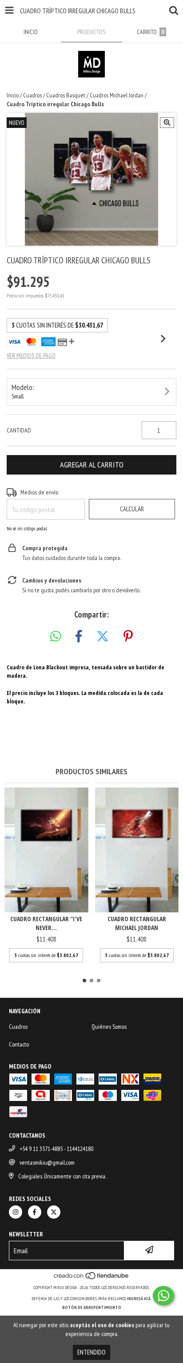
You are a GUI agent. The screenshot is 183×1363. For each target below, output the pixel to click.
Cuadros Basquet (65, 95)
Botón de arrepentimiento (91, 1307)
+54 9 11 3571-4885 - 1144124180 (56, 1149)
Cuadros (32, 95)
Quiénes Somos (109, 1027)
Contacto (19, 1044)
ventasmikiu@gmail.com (47, 1162)
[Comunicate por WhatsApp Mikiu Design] (163, 1295)
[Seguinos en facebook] (34, 1212)
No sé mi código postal (27, 528)
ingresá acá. (139, 1298)
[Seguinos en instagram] (15, 1212)
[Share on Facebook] (78, 636)
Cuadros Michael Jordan (116, 95)
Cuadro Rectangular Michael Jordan (136, 923)
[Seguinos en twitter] (53, 1212)
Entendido (91, 1352)
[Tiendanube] (92, 1279)
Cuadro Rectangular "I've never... (46, 923)
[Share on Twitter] (102, 636)
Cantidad (19, 430)
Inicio (13, 95)
